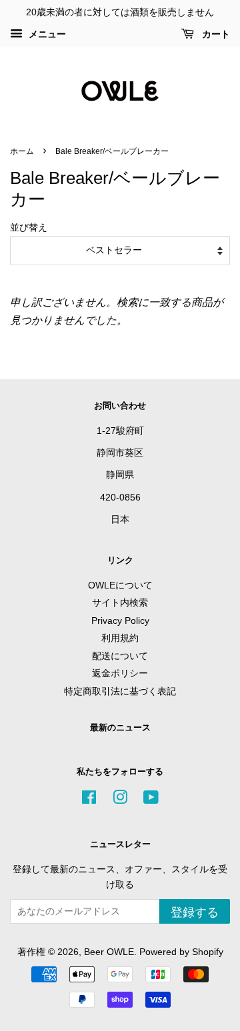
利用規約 (120, 638)
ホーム (22, 151)
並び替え (28, 227)
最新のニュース (120, 727)
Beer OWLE (109, 952)
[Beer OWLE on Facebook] (89, 800)
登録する (195, 912)
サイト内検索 (120, 603)
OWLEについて (120, 585)
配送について (120, 656)
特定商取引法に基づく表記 (120, 691)
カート (214, 34)
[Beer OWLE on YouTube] (151, 800)
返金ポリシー (120, 673)
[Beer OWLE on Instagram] (120, 800)
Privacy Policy (120, 621)
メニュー (46, 34)
